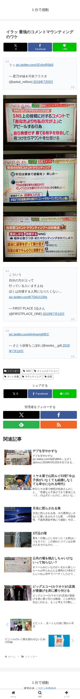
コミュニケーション (47, 371)
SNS (28, 371)
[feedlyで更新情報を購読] (21, 425)
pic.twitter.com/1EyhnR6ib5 (34, 65)
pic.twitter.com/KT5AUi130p (28, 297)
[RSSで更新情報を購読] (58, 425)
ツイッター (13, 371)
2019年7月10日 (53, 314)
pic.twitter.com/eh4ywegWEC (29, 334)
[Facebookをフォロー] (58, 415)
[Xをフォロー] (21, 415)
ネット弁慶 (13, 376)
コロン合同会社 (46, 688)
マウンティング (33, 376)
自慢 (49, 376)
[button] (72, 550)
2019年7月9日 (43, 82)
